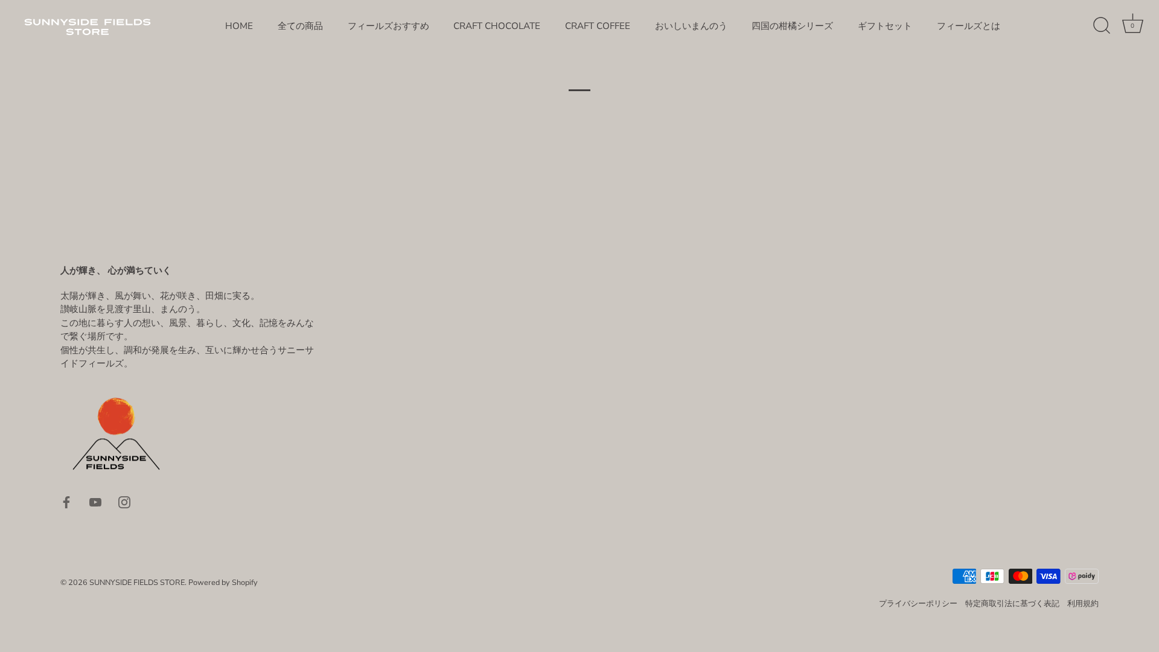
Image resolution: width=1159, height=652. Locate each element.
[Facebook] (66, 502)
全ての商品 (300, 26)
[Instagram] (124, 502)
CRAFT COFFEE (597, 26)
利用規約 (1083, 603)
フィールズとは (968, 26)
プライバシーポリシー (918, 603)
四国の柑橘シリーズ (792, 26)
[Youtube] (95, 502)
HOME (239, 26)
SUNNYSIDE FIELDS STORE (137, 582)
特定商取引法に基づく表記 (1012, 603)
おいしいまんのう (691, 26)
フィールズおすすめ (388, 26)
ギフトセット (885, 26)
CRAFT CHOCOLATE (496, 26)
